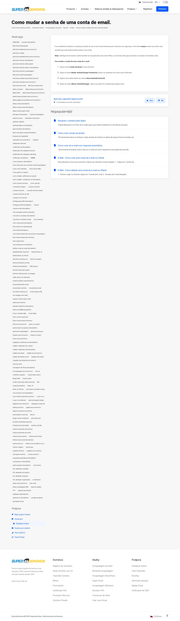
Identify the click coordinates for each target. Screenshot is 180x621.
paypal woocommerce (33, 407)
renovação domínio (19, 454)
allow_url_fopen (18, 89)
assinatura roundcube (32, 118)
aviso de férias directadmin (21, 129)
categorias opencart (19, 143)
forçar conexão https (19, 313)
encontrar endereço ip (20, 292)
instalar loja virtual (18, 353)
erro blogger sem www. (20, 295)
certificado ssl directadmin (21, 147)
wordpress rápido (37, 498)
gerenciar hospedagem (20, 331)
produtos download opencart (22, 422)
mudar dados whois (34, 375)
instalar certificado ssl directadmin (24, 349)
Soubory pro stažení (22, 528)
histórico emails (35, 335)
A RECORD (16, 42)
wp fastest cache (18, 501)
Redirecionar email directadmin (23, 440)
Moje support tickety (22, 514)
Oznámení (18, 519)
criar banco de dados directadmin (24, 216)
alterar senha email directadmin (23, 107)
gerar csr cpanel (34, 324)
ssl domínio (37, 465)
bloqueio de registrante (20, 136)
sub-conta (33, 483)
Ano (151, 100)
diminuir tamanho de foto (21, 263)
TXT (14, 490)
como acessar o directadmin (22, 161)
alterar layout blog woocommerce (34, 93)
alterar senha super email (21, 111)
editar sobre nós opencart (21, 277)
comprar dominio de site (21, 194)
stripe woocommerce (20, 483)
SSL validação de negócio (21, 472)
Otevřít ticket (19, 537)
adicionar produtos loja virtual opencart (25, 78)
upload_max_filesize (24, 490)
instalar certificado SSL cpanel (23, 346)
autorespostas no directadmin (22, 125)
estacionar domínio (19, 302)
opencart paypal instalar (36, 400)
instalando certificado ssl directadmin (25, 342)
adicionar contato (18, 53)
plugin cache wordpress (21, 418)
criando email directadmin (21, 208)
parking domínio (18, 407)
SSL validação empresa (20, 476)
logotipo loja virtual (37, 357)
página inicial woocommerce (22, 411)
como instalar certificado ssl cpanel (24, 176)
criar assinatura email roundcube (23, 212)
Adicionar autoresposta (20, 46)
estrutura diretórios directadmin (23, 306)
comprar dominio (18, 190)
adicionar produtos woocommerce (24, 82)
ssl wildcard (36, 480)
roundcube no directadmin (21, 461)
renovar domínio (33, 454)
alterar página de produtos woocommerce (26, 100)
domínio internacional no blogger (24, 273)
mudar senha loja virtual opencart (24, 382)
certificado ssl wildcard (20, 158)
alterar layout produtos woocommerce (25, 96)
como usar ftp (35, 183)
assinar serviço (18, 118)
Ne (162, 100)
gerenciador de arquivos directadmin (25, 328)
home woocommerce (20, 338)
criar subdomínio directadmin (22, 244)
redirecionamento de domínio (23, 429)
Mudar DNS (16, 378)
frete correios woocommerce (22, 320)
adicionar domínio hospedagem (23, 71)
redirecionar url (18, 443)
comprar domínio (34, 187)
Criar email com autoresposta (22, 226)
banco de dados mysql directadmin (24, 132)
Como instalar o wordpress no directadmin (27, 179)
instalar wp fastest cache (21, 357)
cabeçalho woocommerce (21, 140)
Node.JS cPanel (18, 389)
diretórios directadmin (20, 266)
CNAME (32, 158)
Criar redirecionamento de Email (23, 237)
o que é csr (40, 396)
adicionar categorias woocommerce (25, 49)
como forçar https (35, 169)
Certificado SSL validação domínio (24, 150)
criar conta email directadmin (22, 223)
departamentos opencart (21, 252)
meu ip (37, 371)
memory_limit (17, 364)
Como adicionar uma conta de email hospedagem (29, 165)
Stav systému (19, 533)
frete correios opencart (20, 317)
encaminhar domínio (20, 288)
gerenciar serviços (37, 331)
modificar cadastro (19, 375)
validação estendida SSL (21, 494)
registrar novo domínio (34, 451)
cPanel (36, 205)
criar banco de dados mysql (22, 219)
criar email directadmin (20, 230)
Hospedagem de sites (53, 28)
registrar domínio (18, 451)
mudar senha (27, 378)
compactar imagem (19, 187)
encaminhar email (35, 288)
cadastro (35, 140)
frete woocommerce (19, 324)
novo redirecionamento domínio (23, 396)
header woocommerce (20, 335)
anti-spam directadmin (20, 114)
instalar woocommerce (34, 353)
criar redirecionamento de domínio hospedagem (29, 234)
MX (38, 382)
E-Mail (72, 28)
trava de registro (36, 487)
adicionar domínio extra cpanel (23, 64)
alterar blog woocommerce (34, 89)
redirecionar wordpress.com (34, 443)
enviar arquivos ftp (36, 292)
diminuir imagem (36, 259)
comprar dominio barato (35, 190)
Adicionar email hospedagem (22, 75)
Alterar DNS (16, 93)
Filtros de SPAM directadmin (22, 310)
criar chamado (38, 219)
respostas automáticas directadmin (24, 458)
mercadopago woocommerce (23, 371)
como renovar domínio (20, 183)
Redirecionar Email (35, 436)
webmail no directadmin (21, 498)
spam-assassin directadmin (22, 465)
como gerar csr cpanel (20, 172)
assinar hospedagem (37, 114)
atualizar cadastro (18, 122)
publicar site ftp (36, 425)
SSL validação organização (21, 480)
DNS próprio (34, 266)
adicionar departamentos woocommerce (26, 56)
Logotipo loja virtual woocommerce (24, 360)
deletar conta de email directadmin (24, 248)
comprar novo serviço (20, 198)
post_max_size (36, 418)
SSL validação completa (20, 469)
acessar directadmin (28, 42)
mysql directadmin (19, 386)
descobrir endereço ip (20, 259)
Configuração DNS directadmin (23, 201)
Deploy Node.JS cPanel (20, 255)
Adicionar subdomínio (35, 85)
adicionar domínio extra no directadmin (26, 67)
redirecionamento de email (22, 432)
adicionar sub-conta (19, 85)
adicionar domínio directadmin (23, 60)
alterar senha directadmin (21, 104)
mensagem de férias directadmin (24, 367)
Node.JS (30, 386)
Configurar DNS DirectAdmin (22, 205)
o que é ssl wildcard (19, 400)
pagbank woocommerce (21, 404)
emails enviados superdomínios (23, 281)
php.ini (32, 414)
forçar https (32, 313)
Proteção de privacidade (21, 425)
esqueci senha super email (22, 299)
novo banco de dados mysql (35, 389)
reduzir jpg (29, 447)
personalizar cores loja (20, 414)
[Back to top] (167, 616)
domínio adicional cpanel (21, 270)
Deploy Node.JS (36, 252)
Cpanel (65, 28)
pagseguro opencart (38, 404)
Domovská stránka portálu (21, 28)
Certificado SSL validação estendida (24, 154)
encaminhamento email (21, 284)
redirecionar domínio (20, 436)
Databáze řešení (38, 28)
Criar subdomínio (18, 241)
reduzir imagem (18, 447)
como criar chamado (20, 169)
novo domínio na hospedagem (23, 393)
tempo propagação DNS (20, 487)
